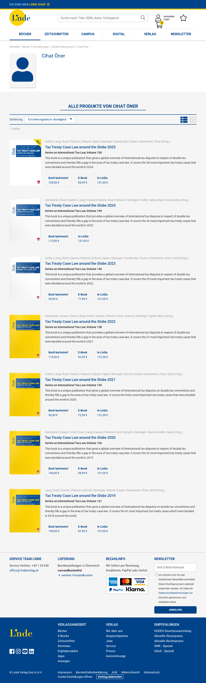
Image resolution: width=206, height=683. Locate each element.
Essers (144, 258)
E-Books (63, 636)
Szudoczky (121, 141)
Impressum (65, 672)
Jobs (109, 641)
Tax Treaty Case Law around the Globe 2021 (80, 379)
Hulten (134, 141)
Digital (119, 34)
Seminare (64, 646)
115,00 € (58, 238)
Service (111, 646)
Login (167, 19)
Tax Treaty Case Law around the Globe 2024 (80, 205)
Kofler (49, 141)
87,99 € (82, 529)
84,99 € (82, 180)
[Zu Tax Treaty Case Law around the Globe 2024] (25, 219)
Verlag (150, 34)
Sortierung (16, 119)
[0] (159, 26)
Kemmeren (146, 141)
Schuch (86, 141)
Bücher (25, 34)
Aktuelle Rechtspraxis (168, 641)
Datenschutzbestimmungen (174, 593)
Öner (158, 141)
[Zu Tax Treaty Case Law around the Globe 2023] (25, 277)
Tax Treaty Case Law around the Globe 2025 (80, 147)
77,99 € (82, 296)
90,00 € (58, 412)
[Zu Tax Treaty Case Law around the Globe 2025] (25, 162)
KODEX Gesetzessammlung (172, 631)
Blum (161, 200)
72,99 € (82, 412)
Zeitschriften (56, 34)
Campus (88, 34)
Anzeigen (64, 661)
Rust (65, 141)
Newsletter (181, 34)
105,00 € (58, 180)
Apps (61, 656)
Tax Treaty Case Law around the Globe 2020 (80, 437)
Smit (176, 258)
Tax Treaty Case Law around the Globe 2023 (80, 263)
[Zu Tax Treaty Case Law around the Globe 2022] (25, 335)
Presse (110, 651)
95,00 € (58, 296)
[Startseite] (19, 17)
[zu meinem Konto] (159, 19)
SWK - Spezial (163, 646)
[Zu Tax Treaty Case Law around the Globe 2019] (25, 510)
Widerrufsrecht (130, 672)
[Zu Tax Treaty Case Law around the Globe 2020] (25, 451)
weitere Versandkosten (77, 575)
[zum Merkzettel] (184, 19)
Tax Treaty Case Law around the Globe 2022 (80, 321)
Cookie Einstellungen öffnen (75, 676)
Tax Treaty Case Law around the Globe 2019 (80, 495)
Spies (96, 141)
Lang (57, 141)
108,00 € (58, 529)
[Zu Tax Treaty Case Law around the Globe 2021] (25, 393)
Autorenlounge (116, 656)
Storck (129, 374)
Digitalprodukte (68, 651)
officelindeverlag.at (23, 570)
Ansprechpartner (117, 636)
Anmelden (169, 16)
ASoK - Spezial (164, 651)
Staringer (106, 141)
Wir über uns (114, 631)
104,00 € (58, 471)
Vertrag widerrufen (110, 676)
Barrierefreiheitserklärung (92, 672)
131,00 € (102, 180)
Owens (91, 200)
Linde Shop (38, 4)
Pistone (75, 141)
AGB (114, 672)
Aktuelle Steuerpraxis (168, 636)
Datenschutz (152, 672)
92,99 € (82, 354)
